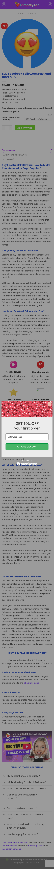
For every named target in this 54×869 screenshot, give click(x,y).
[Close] (49, 404)
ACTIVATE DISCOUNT (27, 447)
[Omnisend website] (27, 462)
